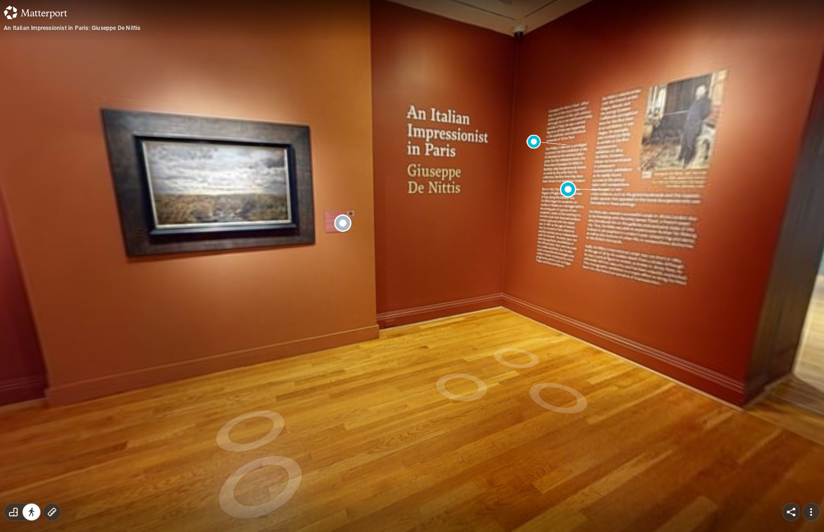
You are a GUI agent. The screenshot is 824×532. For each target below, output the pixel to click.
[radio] (13, 512)
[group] (22, 512)
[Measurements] (52, 512)
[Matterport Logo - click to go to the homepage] (35, 12)
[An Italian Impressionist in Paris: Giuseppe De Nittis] (412, 266)
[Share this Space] (791, 512)
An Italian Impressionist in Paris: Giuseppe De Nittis (72, 28)
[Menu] (811, 512)
